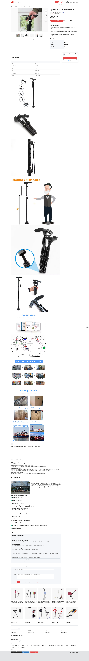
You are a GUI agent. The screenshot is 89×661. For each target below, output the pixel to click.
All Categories (14, 4)
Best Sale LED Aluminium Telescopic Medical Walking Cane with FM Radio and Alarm (31, 621)
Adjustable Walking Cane (38, 6)
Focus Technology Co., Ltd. (38, 657)
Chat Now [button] (71, 20)
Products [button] (26, 1)
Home (12, 6)
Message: (14, 574)
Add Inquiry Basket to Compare (30, 39)
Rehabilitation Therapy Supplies (24, 6)
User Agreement (50, 657)
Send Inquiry (57, 20)
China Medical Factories (15, 645)
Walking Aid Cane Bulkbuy (21, 647)
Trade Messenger (26, 652)
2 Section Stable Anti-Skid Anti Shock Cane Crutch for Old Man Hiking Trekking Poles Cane (72, 621)
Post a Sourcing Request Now (37, 582)
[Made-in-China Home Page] (16, 2)
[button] (54, 1)
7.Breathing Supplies (47, 632)
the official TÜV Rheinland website (38, 478)
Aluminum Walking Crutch (52, 645)
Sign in (77, 2)
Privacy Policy (58, 657)
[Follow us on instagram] (73, 652)
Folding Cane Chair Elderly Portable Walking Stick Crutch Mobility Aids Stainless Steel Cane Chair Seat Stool (43, 621)
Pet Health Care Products (42, 515)
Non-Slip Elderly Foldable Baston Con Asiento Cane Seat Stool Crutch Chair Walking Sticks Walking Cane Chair (71, 602)
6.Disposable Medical (31, 632)
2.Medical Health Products (31, 630)
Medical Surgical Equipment (35, 645)
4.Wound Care (63, 630)
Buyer (56, 4)
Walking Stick (32, 6)
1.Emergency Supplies (14, 630)
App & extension (66, 4)
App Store (13, 652)
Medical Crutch (60, 645)
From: (15, 569)
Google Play (19, 652)
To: (15, 571)
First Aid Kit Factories (44, 645)
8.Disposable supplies (64, 632)
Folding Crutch (66, 645)
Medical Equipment (35, 515)
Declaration (54, 657)
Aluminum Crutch (73, 645)
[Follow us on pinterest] (76, 652)
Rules (77, 4)
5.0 (67, 55)
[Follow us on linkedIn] (77, 652)
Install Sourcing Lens (34, 652)
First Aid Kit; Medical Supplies (22, 515)
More (12, 649)
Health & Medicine (16, 6)
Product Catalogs (24, 628)
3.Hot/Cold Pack (46, 630)
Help (61, 4)
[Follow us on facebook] (70, 652)
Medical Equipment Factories (25, 645)
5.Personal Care (13, 632)
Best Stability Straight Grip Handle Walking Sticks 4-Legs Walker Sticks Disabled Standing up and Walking (58, 602)
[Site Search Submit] (57, 2)
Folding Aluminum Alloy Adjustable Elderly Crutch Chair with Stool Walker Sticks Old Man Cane (44, 602)
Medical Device (29, 515)
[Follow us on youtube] (74, 652)
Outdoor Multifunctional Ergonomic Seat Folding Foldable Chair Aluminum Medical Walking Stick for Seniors (17, 602)
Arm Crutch (13, 647)
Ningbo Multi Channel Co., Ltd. (56, 12)
